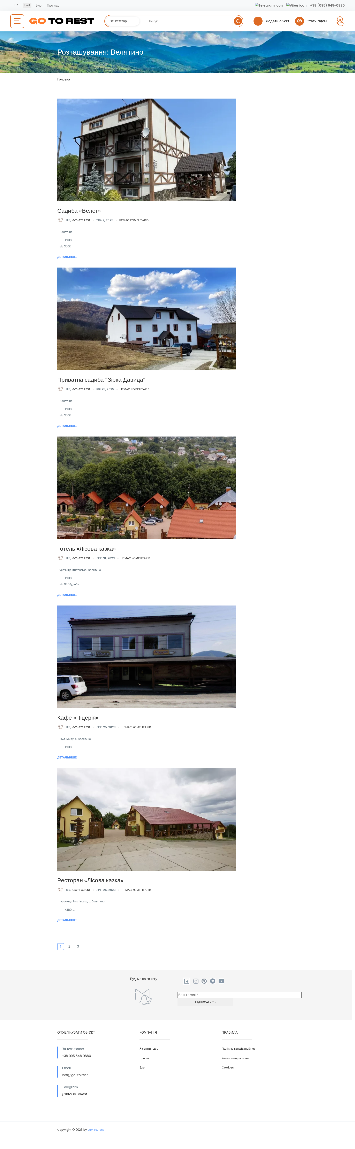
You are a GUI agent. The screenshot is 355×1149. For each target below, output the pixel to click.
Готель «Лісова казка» (86, 549)
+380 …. (70, 240)
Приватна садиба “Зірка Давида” (101, 380)
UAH (27, 5)
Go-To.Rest (78, 220)
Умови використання (235, 1058)
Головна (63, 79)
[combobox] (122, 21)
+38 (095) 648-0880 (327, 5)
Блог (39, 5)
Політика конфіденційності (239, 1049)
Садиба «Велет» (79, 211)
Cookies (228, 1067)
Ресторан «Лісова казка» (90, 880)
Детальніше (67, 257)
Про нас (53, 5)
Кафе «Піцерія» (78, 718)
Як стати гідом (149, 1049)
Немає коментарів (134, 220)
